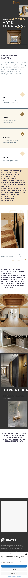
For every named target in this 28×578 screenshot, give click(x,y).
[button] (26, 553)
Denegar (14, 569)
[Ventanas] (14, 158)
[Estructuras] (14, 138)
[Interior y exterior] (14, 98)
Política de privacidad (17, 576)
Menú (3, 2)
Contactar (5, 79)
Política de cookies (10, 576)
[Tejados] (14, 118)
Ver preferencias (14, 573)
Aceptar (14, 566)
